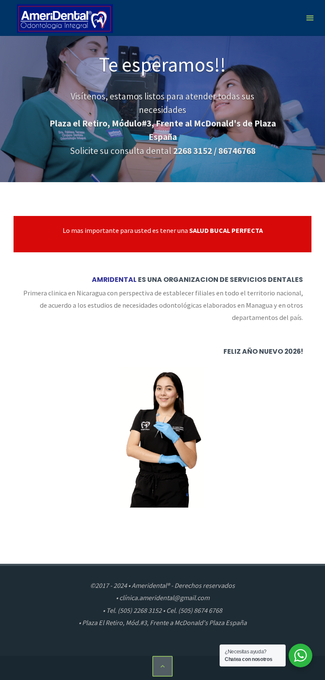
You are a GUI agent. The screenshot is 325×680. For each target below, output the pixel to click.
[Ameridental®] (65, 18)
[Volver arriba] (162, 666)
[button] (154, 170)
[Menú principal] (310, 18)
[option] (162, 109)
